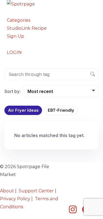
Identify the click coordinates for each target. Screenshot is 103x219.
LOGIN (14, 52)
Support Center (36, 190)
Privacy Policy (15, 198)
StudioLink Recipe (27, 28)
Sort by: (12, 91)
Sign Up (15, 36)
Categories (18, 20)
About (7, 190)
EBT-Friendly (61, 110)
